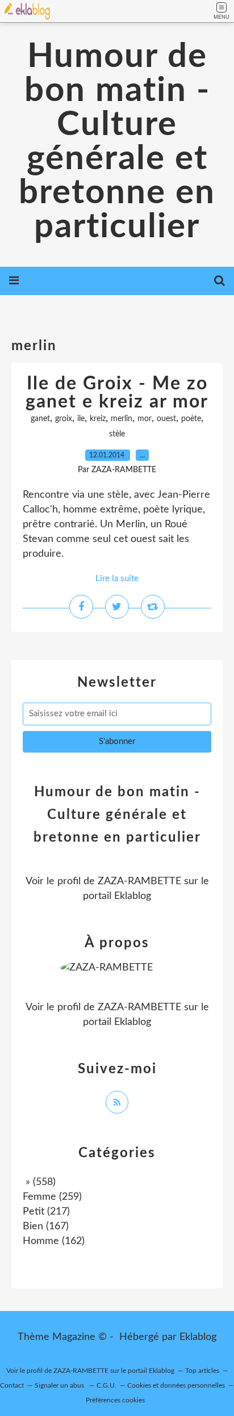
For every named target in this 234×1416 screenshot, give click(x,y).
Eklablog (197, 1337)
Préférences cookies (115, 1400)
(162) (54, 1241)
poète (191, 419)
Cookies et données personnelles (176, 1385)
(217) (46, 1212)
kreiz (98, 419)
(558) (39, 1182)
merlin (121, 419)
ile (81, 419)
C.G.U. (106, 1385)
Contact (12, 1385)
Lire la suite (117, 578)
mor (144, 419)
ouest (166, 419)
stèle (117, 434)
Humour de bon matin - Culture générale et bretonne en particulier (117, 142)
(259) (52, 1197)
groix (63, 419)
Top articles (202, 1370)
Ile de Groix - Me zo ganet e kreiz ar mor (117, 393)
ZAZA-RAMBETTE (139, 881)
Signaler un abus (60, 1385)
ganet (40, 419)
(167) (46, 1226)
